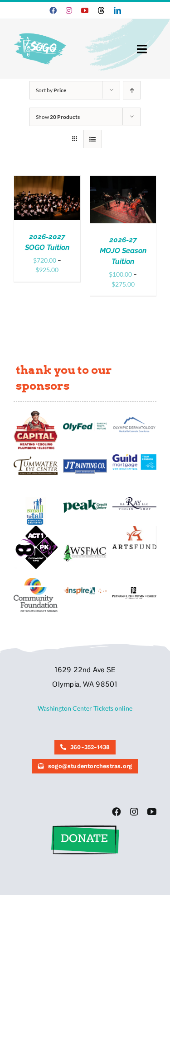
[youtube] (84, 10)
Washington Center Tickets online (85, 708)
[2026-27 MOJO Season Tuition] (123, 180)
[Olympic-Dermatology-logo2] (134, 418)
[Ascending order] (132, 90)
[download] (134, 529)
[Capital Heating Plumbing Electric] (36, 413)
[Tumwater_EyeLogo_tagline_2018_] (36, 459)
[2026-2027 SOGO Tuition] (47, 180)
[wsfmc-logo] (85, 547)
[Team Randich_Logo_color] (134, 457)
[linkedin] (117, 10)
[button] (85, 828)
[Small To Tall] (36, 500)
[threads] (101, 10)
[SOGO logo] (41, 31)
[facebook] (53, 10)
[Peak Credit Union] (85, 502)
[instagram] (69, 10)
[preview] (36, 581)
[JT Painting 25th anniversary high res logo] (85, 462)
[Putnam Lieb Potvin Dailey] (134, 590)
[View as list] (93, 139)
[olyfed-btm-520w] (85, 425)
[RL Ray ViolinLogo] (134, 500)
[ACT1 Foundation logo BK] (36, 529)
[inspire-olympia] (85, 590)
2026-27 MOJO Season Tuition (123, 251)
